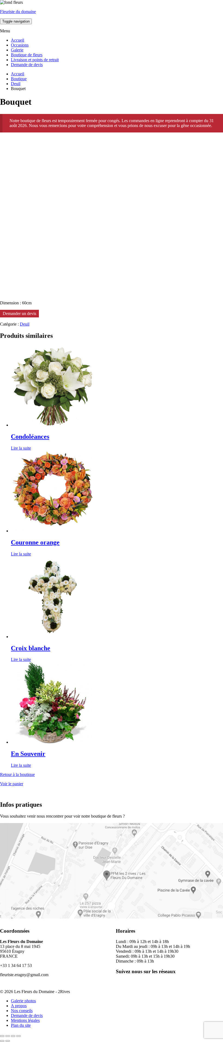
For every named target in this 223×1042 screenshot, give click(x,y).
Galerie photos (23, 1000)
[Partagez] (13, 1036)
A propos (19, 1005)
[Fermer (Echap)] (18, 1036)
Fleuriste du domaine (18, 11)
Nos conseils (22, 1010)
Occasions (20, 45)
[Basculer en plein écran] (7, 1036)
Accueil (17, 40)
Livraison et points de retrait (35, 59)
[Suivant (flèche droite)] (7, 1041)
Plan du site (21, 1025)
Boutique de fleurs (26, 54)
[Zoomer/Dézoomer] (2, 1036)
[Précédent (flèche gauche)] (2, 1041)
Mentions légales (25, 1020)
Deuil (15, 83)
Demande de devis (27, 64)
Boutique (19, 78)
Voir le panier (11, 783)
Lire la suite (21, 448)
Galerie (17, 50)
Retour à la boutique (17, 774)
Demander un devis (19, 313)
